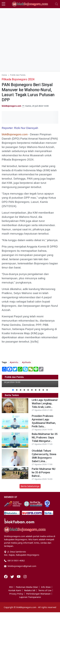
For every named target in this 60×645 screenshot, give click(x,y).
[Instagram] (25, 576)
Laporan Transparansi (30, 597)
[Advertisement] (30, 40)
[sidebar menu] (3, 4)
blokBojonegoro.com (11, 106)
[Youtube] (19, 576)
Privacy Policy (16, 594)
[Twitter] (12, 576)
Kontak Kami (14, 590)
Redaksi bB (29, 590)
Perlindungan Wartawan (38, 594)
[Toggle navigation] (56, 4)
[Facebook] (6, 576)
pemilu (14, 362)
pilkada (27, 362)
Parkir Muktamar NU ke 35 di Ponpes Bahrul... (43, 472)
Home (4, 75)
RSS (11, 587)
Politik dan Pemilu (17, 75)
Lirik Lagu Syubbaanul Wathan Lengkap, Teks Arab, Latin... (44, 403)
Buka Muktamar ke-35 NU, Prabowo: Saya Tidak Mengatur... (45, 437)
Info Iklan (46, 587)
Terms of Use (44, 590)
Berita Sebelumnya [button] (30, 486)
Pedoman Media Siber (27, 587)
